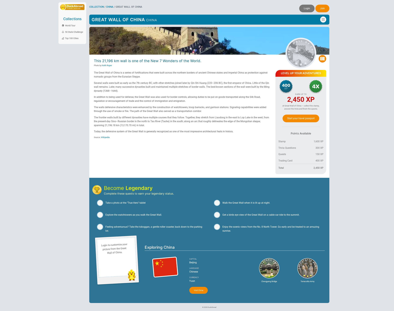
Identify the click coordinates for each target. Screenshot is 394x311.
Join (322, 8)
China (109, 6)
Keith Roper (107, 65)
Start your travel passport (301, 118)
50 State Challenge (74, 32)
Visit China (198, 290)
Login (307, 8)
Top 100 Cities (71, 38)
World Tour (70, 25)
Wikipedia (105, 137)
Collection (96, 6)
